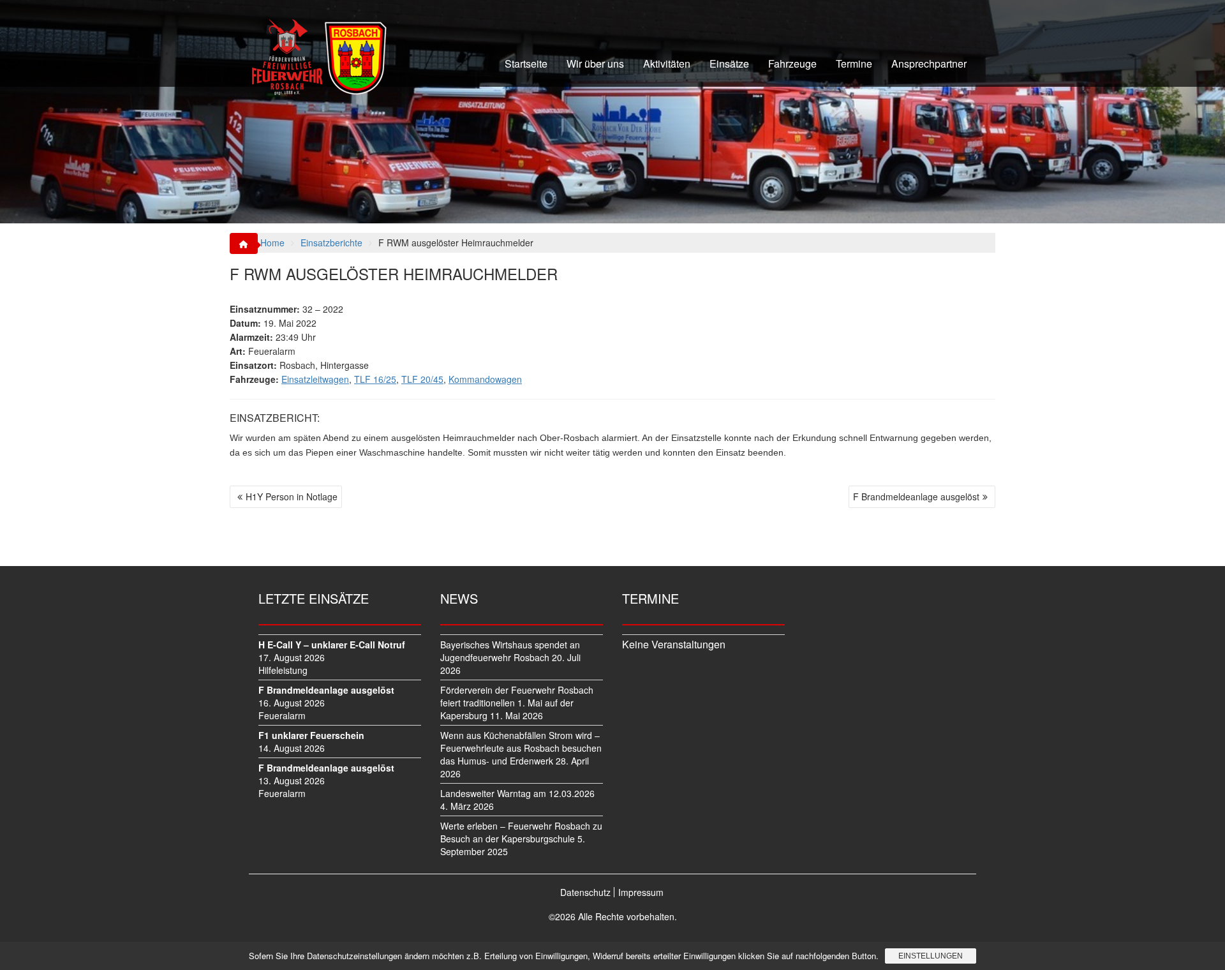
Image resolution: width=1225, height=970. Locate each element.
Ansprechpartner (929, 63)
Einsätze (729, 63)
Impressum (641, 892)
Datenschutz (585, 892)
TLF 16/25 (375, 379)
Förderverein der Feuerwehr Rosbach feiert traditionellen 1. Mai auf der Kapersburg (516, 702)
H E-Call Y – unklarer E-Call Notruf (331, 644)
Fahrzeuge (792, 63)
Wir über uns (595, 63)
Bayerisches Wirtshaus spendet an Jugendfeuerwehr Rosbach (510, 651)
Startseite (526, 63)
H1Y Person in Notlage (292, 496)
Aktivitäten (666, 63)
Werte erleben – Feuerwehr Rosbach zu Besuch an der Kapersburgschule (521, 832)
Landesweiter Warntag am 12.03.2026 (517, 793)
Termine (854, 63)
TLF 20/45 (422, 379)
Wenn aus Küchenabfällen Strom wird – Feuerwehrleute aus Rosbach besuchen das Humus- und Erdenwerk (521, 748)
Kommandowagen (485, 379)
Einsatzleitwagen (315, 379)
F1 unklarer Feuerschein (311, 735)
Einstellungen (930, 955)
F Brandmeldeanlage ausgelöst (916, 496)
